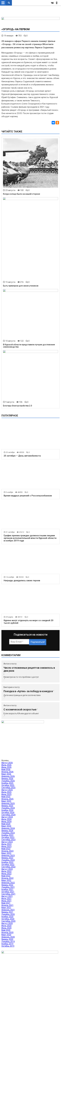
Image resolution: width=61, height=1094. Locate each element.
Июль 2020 (6, 926)
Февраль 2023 (8, 855)
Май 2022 (5, 876)
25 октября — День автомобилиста (22, 455)
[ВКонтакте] (53, 122)
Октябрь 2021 (7, 892)
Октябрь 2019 (7, 946)
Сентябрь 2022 (8, 867)
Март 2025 (6, 801)
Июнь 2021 (6, 901)
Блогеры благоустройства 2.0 (17, 406)
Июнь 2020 (6, 928)
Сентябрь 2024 (8, 815)
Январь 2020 (7, 939)
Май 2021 (5, 903)
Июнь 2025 (6, 794)
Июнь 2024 (6, 821)
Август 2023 (7, 842)
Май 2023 (5, 849)
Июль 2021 (6, 898)
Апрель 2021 (7, 905)
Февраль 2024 (8, 828)
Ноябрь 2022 (7, 862)
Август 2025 (7, 790)
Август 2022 (7, 869)
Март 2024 (6, 826)
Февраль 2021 (8, 910)
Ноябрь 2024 (7, 810)
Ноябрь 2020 (7, 916)
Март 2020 (6, 935)
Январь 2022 (7, 885)
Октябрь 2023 (7, 837)
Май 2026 (5, 769)
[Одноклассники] (57, 122)
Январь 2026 (7, 778)
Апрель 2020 (7, 932)
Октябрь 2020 (7, 919)
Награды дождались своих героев (22, 580)
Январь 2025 (7, 806)
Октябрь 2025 (7, 785)
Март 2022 (6, 880)
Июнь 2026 (6, 767)
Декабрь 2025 (8, 781)
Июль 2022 (6, 871)
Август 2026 (7, 763)
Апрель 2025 (7, 799)
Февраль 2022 (8, 883)
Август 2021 (7, 896)
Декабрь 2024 (8, 808)
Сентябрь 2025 (8, 787)
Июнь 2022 (6, 873)
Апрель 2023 (7, 851)
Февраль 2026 (8, 776)
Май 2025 (5, 797)
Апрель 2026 (7, 772)
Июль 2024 (6, 819)
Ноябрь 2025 (7, 783)
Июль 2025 (6, 792)
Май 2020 (5, 930)
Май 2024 (5, 824)
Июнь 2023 (6, 846)
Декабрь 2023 (8, 833)
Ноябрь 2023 (7, 835)
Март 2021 (6, 907)
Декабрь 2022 (8, 860)
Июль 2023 (6, 844)
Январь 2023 (7, 858)
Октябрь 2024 (7, 812)
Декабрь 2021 (8, 887)
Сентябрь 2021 (8, 894)
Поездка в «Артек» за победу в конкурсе (28, 691)
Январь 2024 (7, 830)
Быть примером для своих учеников (20, 286)
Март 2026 (6, 774)
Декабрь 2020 (8, 914)
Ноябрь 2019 (7, 944)
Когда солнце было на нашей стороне (21, 194)
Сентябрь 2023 (8, 840)
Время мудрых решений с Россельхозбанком (28, 495)
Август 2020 (7, 923)
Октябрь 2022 (7, 864)
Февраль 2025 (8, 803)
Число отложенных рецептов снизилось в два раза (29, 669)
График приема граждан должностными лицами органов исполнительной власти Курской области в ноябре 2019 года (30, 538)
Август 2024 (7, 817)
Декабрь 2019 (8, 941)
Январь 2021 (7, 912)
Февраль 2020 (8, 937)
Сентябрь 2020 (8, 921)
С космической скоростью (20, 709)
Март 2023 (6, 853)
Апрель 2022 (7, 878)
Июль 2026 (6, 765)
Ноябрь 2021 (7, 889)
